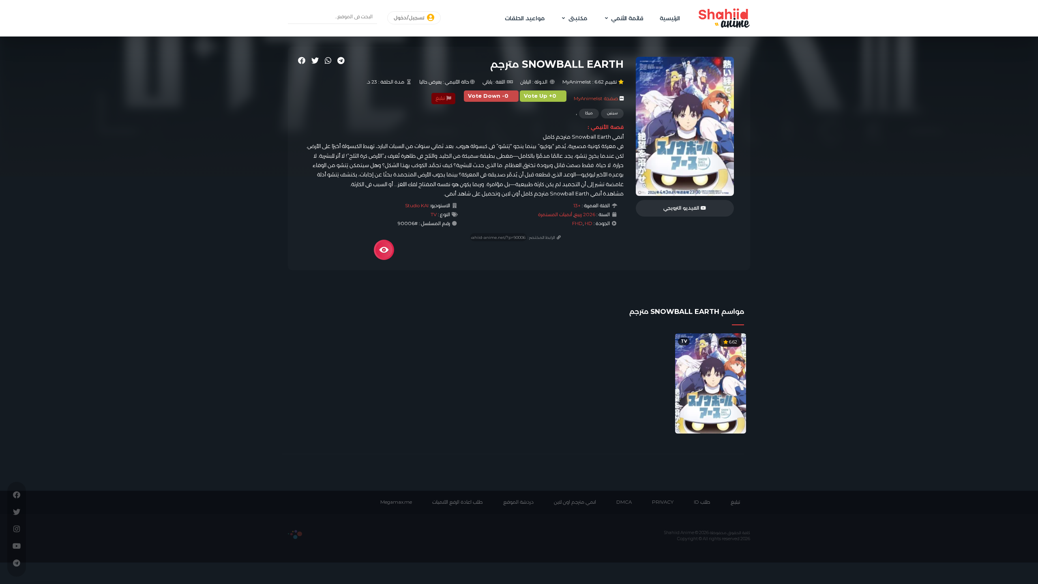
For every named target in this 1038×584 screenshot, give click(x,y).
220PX (295, 534)
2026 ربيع (584, 214)
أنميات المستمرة (555, 214)
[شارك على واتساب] (328, 60)
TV (434, 214)
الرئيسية (670, 18)
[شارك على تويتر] (315, 60)
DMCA (624, 502)
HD (588, 223)
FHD (577, 223)
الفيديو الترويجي (682, 208)
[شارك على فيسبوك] (301, 60)
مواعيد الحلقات (525, 18)
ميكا (589, 113)
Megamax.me (396, 502)
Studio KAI (417, 205)
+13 (577, 205)
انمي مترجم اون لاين (575, 502)
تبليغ (440, 98)
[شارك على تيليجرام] (341, 60)
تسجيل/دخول (410, 18)
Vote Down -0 (488, 96)
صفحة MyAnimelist (596, 98)
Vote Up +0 (540, 96)
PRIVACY (662, 502)
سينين (612, 113)
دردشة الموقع (518, 502)
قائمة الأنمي (627, 18)
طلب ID (702, 502)
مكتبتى (577, 18)
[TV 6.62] (710, 383)
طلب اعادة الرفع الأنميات (457, 502)
